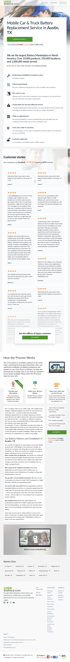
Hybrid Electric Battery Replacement (13, 642)
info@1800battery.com (10, 647)
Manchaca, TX (21, 571)
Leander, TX (31, 566)
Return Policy (50, 604)
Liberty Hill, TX (43, 575)
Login (39, 592)
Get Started (63, 2)
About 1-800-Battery (9, 637)
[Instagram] (10, 603)
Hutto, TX (32, 575)
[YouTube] (14, 603)
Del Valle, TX (8, 575)
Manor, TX (32, 571)
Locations (60, 599)
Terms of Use (50, 601)
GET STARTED (35, 337)
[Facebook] (4, 603)
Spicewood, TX (9, 571)
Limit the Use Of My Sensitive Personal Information (50, 628)
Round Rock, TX (42, 566)
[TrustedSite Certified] (41, 656)
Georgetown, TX (20, 575)
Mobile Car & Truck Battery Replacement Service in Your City (19, 640)
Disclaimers (50, 606)
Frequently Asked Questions (50, 597)
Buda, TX (56, 571)
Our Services (44, 2)
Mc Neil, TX (8, 566)
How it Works (53, 2)
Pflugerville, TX (55, 566)
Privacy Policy (50, 609)
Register (40, 595)
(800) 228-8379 (8, 645)
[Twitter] (7, 603)
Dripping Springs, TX (44, 571)
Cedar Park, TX (20, 566)
